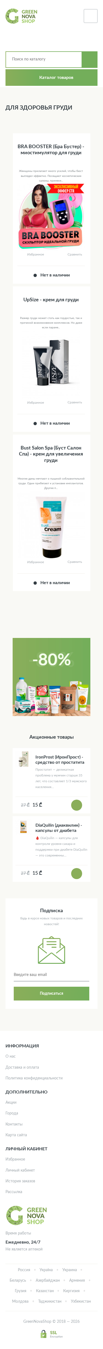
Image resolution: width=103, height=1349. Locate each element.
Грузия (20, 1291)
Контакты (14, 1124)
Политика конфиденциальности (34, 1078)
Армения (77, 1281)
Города (11, 1113)
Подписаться (51, 994)
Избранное (15, 1159)
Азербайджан (48, 1281)
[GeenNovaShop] (21, 16)
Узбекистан (81, 1301)
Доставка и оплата (22, 1067)
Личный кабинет (20, 1170)
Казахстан (45, 1291)
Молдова (20, 1301)
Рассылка (13, 1192)
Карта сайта (16, 1135)
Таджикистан (50, 1301)
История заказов (20, 1181)
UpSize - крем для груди (51, 299)
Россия (24, 1270)
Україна (46, 1270)
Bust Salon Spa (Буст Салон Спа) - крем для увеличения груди (51, 454)
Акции (10, 1103)
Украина (69, 1270)
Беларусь (18, 1281)
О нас (10, 1056)
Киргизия (71, 1291)
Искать (90, 59)
